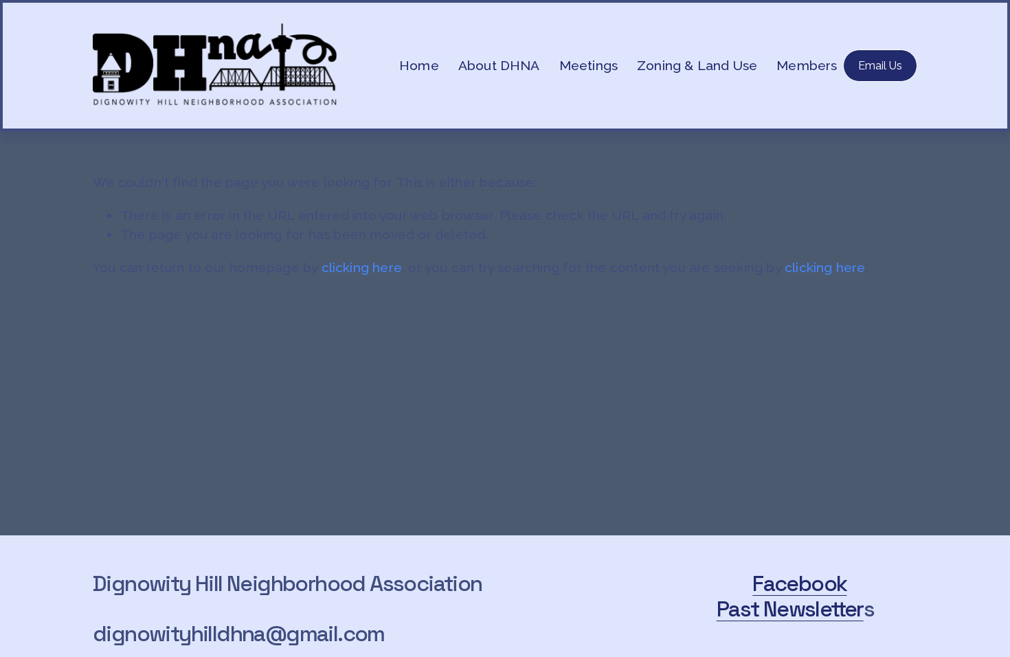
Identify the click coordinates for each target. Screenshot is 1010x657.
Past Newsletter (790, 609)
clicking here (362, 267)
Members (806, 65)
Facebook (799, 584)
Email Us (880, 65)
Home (419, 65)
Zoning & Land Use (697, 65)
